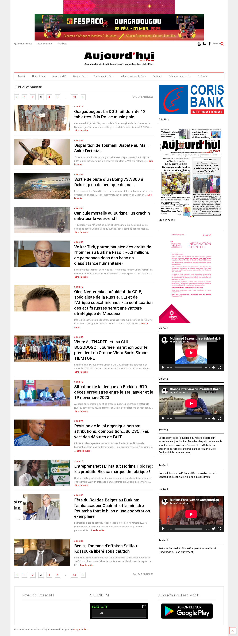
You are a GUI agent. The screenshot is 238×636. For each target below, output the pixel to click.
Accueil (21, 76)
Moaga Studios (80, 629)
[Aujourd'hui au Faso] (119, 58)
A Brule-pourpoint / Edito (133, 76)
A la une (78, 141)
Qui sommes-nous (23, 44)
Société (78, 107)
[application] (191, 352)
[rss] (204, 44)
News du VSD (59, 76)
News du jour (38, 76)
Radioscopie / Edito (104, 76)
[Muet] (213, 367)
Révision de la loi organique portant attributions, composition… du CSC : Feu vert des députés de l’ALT (111, 431)
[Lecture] (163, 367)
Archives (62, 44)
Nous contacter (44, 44)
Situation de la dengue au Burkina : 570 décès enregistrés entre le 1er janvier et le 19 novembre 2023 (113, 392)
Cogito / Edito (80, 76)
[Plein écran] (219, 367)
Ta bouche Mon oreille (180, 76)
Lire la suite (81, 130)
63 (74, 97)
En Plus (201, 76)
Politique (157, 76)
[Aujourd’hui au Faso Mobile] (187, 611)
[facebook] (209, 44)
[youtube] (199, 44)
